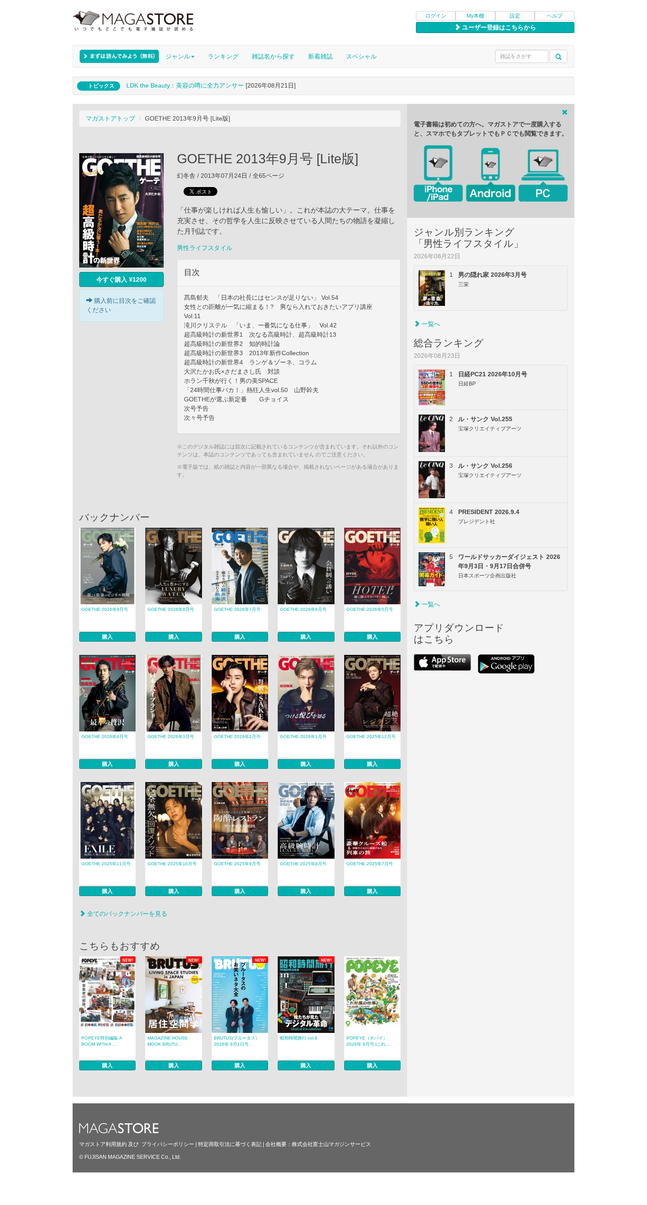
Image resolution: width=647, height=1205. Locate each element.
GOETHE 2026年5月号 (369, 609)
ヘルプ (554, 16)
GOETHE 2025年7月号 (369, 863)
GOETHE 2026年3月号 (170, 736)
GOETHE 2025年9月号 (237, 863)
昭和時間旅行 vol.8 (298, 1038)
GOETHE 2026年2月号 (237, 736)
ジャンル (177, 56)
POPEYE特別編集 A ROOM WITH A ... (101, 1041)
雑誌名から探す (273, 56)
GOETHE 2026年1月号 (303, 736)
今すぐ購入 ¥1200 (121, 279)
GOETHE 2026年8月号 (170, 609)
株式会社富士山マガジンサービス (331, 1144)
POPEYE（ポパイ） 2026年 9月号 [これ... (368, 1041)
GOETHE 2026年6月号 (303, 609)
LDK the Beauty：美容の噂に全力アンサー (185, 85)
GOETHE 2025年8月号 (303, 863)
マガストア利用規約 (103, 1144)
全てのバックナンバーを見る (126, 913)
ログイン (435, 16)
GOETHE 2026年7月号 (237, 609)
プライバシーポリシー (167, 1144)
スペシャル (361, 56)
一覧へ (430, 323)
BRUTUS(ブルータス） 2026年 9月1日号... (237, 1041)
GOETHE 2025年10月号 (172, 863)
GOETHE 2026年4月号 (104, 736)
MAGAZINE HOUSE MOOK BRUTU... (167, 1041)
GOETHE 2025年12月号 (371, 736)
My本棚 (475, 16)
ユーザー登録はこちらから (498, 27)
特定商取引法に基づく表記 (229, 1144)
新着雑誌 (320, 56)
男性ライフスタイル (204, 247)
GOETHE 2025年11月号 (106, 863)
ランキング (223, 56)
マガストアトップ (110, 118)
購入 (107, 637)
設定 (515, 16)
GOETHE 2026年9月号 (104, 609)
